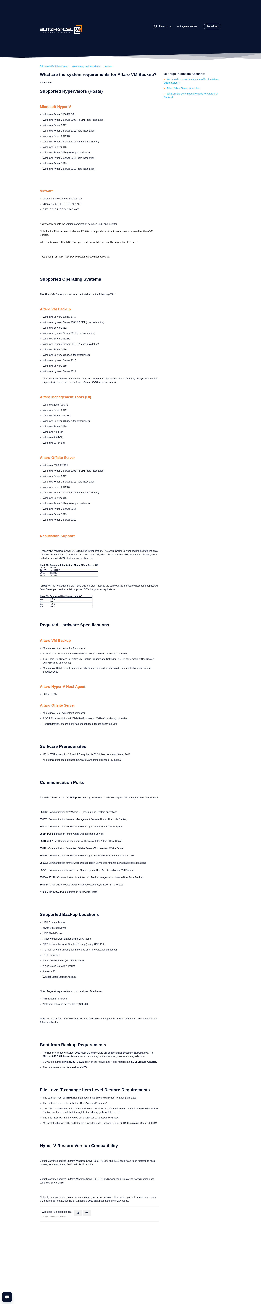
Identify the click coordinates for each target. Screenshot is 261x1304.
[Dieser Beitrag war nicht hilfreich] (87, 1213)
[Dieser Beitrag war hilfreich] (78, 1213)
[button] (154, 26)
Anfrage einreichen (187, 26)
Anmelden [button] (212, 26)
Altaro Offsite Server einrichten (183, 88)
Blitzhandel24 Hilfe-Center (54, 66)
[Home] (61, 26)
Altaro (108, 66)
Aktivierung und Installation (86, 66)
